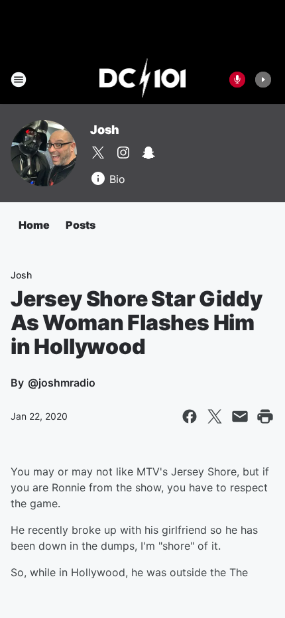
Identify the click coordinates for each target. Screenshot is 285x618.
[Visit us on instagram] (123, 152)
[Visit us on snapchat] (148, 152)
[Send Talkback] (237, 80)
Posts (80, 224)
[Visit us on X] (98, 152)
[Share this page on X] (214, 416)
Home (34, 224)
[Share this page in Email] (240, 416)
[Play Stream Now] (263, 80)
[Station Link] (142, 79)
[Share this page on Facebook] (189, 416)
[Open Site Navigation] (19, 80)
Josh (104, 130)
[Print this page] (265, 416)
